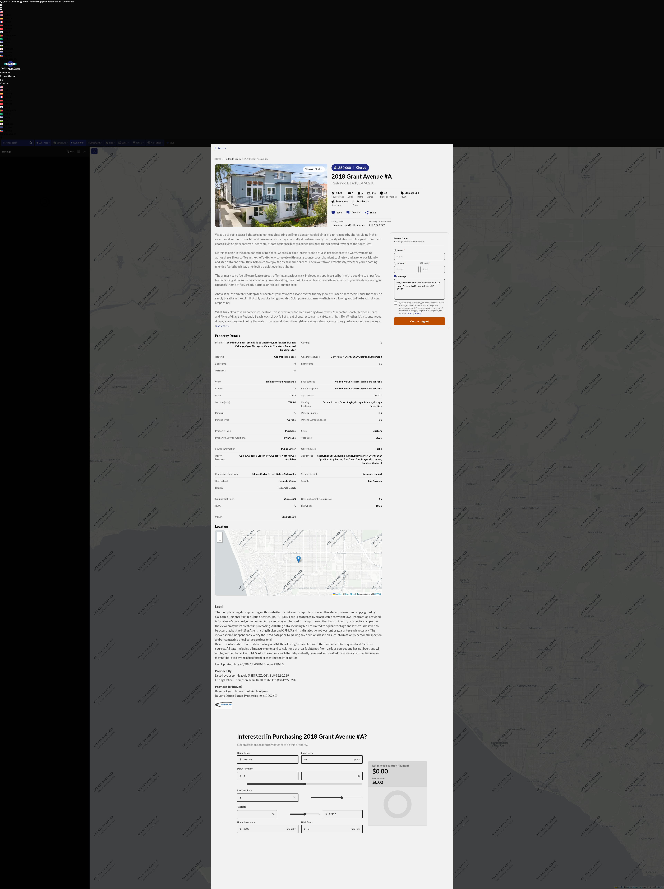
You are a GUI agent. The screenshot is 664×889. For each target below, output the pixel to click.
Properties (6, 76)
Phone (401, 263)
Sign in (12, 59)
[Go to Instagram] (1, 8)
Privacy (417, 313)
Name (401, 250)
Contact (5, 83)
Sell (2, 79)
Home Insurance (246, 822)
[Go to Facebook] (1, 5)
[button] (298, 559)
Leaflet (338, 594)
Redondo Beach (233, 158)
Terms (410, 313)
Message (402, 276)
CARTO (377, 594)
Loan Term (307, 753)
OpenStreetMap (352, 594)
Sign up (4, 59)
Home (218, 158)
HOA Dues (307, 822)
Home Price (243, 753)
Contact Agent (419, 321)
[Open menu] (1, 137)
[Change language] (3, 12)
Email (427, 263)
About (3, 72)
